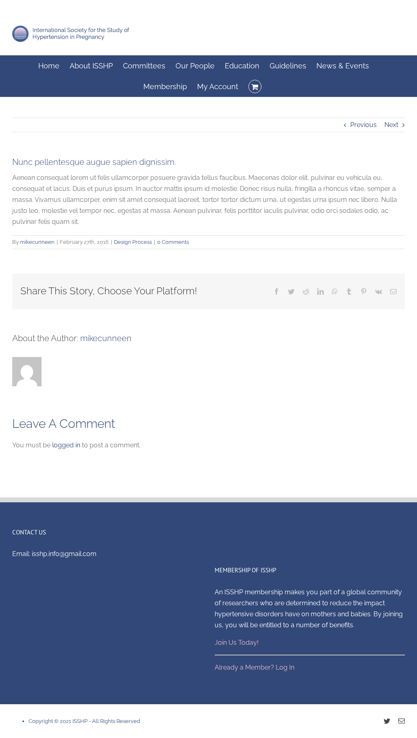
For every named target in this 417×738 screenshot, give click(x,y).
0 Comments (173, 242)
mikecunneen (37, 242)
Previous (363, 125)
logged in (66, 445)
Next (391, 125)
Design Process (133, 242)
